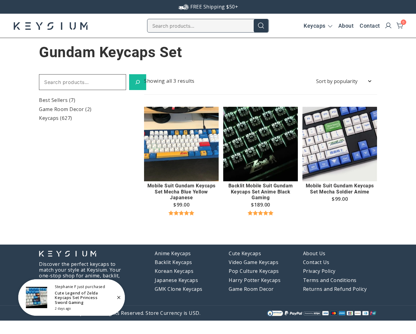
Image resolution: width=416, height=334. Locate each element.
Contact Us (316, 262)
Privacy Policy (319, 271)
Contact (370, 26)
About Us (314, 253)
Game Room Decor (61, 109)
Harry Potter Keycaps (254, 280)
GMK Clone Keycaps (179, 289)
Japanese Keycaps (176, 280)
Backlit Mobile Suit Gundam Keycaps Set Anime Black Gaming (260, 191)
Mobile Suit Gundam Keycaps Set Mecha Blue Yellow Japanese (181, 191)
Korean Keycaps (174, 271)
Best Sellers (53, 100)
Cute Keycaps (245, 253)
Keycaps (315, 26)
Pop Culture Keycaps (254, 271)
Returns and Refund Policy (335, 289)
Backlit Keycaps (173, 262)
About (346, 26)
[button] (181, 170)
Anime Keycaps (173, 253)
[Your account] (388, 26)
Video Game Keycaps (253, 262)
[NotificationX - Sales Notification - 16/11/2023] (71, 297)
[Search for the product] (261, 25)
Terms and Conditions (330, 280)
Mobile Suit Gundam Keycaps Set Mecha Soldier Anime (340, 188)
